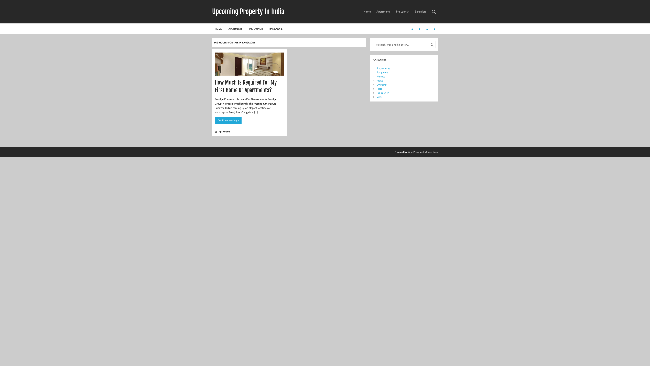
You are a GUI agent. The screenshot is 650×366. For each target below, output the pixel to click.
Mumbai (381, 76)
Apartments (383, 11)
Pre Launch (402, 11)
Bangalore (420, 11)
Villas (379, 96)
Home (367, 11)
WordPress (413, 152)
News (380, 80)
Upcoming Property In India (248, 11)
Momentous (431, 152)
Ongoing (382, 84)
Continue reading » (228, 120)
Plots (379, 88)
